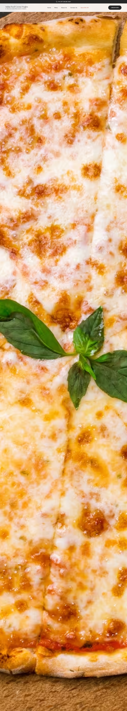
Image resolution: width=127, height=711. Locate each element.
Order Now (115, 7)
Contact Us (73, 7)
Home (49, 7)
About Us (64, 7)
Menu (56, 7)
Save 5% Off (85, 7)
